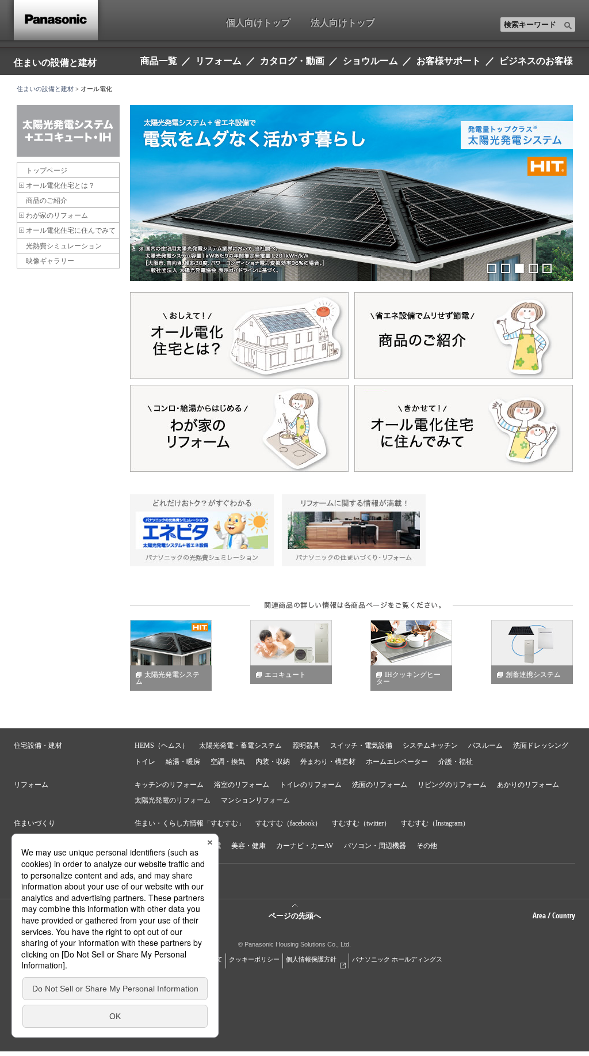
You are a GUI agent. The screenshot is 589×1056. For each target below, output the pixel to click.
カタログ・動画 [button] (292, 61)
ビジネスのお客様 (536, 61)
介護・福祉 (455, 762)
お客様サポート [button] (448, 61)
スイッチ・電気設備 (361, 745)
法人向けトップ (343, 22)
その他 (426, 846)
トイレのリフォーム (311, 785)
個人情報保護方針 (311, 959)
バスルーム (485, 745)
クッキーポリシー (254, 959)
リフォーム (31, 785)
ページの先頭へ (295, 915)
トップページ (46, 170)
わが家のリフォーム (57, 215)
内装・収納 (272, 762)
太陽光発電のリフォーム (173, 800)
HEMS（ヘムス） (162, 745)
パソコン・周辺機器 (375, 846)
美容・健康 (248, 846)
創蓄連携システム (533, 675)
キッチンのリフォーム (169, 785)
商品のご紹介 (46, 200)
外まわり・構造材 (327, 762)
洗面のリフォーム (379, 785)
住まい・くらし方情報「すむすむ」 (190, 823)
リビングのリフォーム (452, 785)
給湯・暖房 (183, 762)
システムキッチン (430, 745)
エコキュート (285, 675)
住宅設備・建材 (38, 745)
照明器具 (306, 745)
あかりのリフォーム (528, 785)
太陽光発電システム (168, 678)
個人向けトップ (258, 22)
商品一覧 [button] (158, 61)
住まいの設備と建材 (55, 62)
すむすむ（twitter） (361, 823)
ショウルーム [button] (370, 61)
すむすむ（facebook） (288, 823)
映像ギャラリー (50, 261)
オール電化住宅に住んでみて (71, 230)
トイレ (145, 762)
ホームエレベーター (397, 762)
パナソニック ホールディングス (397, 959)
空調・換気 (228, 762)
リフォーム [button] (219, 61)
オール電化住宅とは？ (60, 185)
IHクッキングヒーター (408, 678)
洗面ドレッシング (540, 745)
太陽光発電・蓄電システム (240, 745)
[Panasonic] (56, 20)
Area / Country (554, 915)
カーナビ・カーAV (305, 846)
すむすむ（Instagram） (435, 823)
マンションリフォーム (255, 800)
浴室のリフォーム (241, 785)
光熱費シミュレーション (64, 246)
